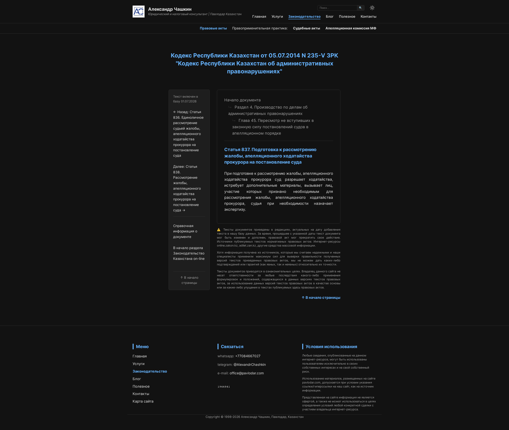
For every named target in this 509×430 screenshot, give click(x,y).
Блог (330, 16)
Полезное (347, 16)
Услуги (277, 16)
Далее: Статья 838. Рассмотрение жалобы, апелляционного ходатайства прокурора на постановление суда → (187, 188)
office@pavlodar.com (247, 373)
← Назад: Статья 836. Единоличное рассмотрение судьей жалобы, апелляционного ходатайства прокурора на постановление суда (188, 134)
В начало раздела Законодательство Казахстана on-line (189, 253)
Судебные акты (306, 28)
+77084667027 (247, 356)
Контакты (368, 16)
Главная (259, 16)
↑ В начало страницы (320, 297)
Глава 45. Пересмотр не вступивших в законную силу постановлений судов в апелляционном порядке (273, 126)
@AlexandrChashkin (250, 364)
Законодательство (304, 16)
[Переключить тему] (372, 8)
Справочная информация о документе (185, 231)
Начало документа (242, 100)
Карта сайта (143, 401)
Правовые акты (213, 28)
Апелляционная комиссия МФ (350, 28)
